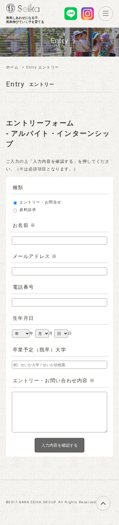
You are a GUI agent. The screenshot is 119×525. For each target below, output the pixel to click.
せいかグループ (22, 8)
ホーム (12, 67)
